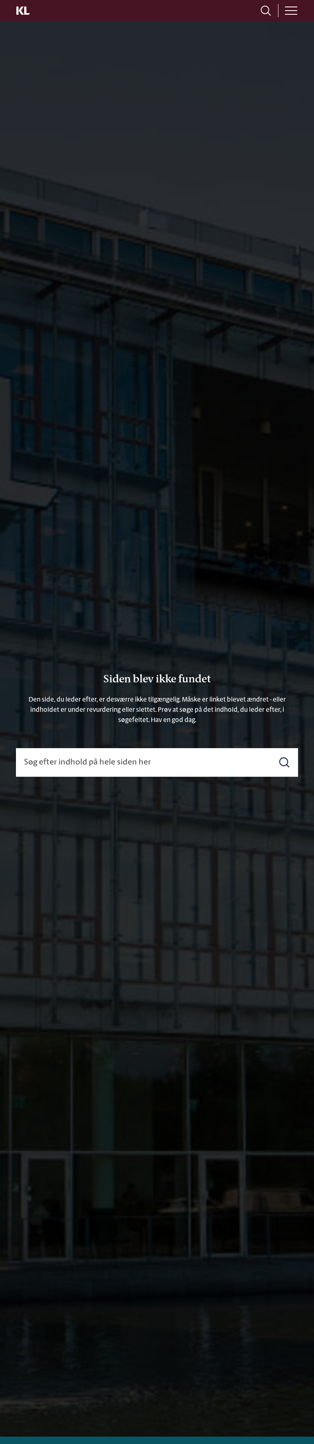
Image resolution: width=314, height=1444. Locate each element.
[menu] (291, 10)
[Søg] (284, 762)
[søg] (266, 10)
